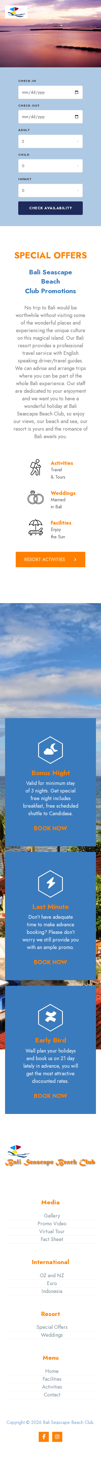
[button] (89, 12)
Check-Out (29, 105)
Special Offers (52, 1327)
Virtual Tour (52, 1231)
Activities (52, 1387)
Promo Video (52, 1223)
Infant (25, 179)
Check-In (27, 81)
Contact (52, 1394)
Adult (24, 130)
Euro (52, 1283)
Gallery (52, 1215)
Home (52, 1371)
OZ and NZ (52, 1275)
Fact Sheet (52, 1239)
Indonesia (52, 1291)
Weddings (52, 1335)
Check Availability (50, 208)
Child (23, 154)
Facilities (52, 1379)
